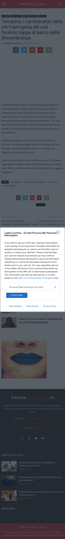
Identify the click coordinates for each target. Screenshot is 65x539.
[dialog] (32, 269)
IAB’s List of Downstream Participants (36, 278)
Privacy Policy (49, 306)
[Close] (59, 233)
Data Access (32, 306)
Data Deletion (15, 306)
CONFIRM (17, 295)
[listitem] (32, 287)
